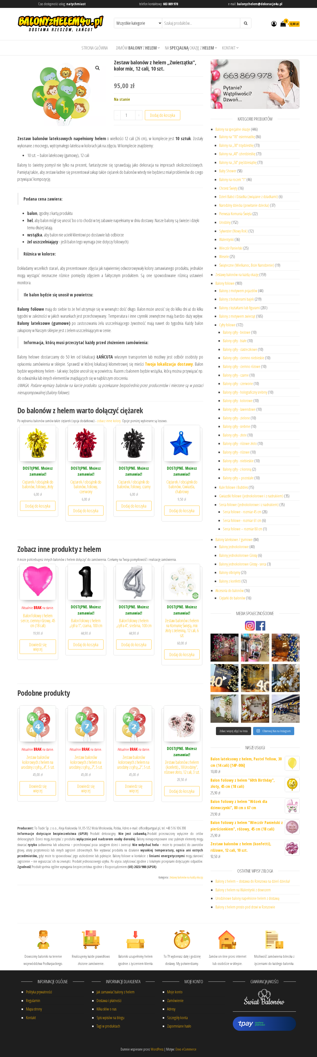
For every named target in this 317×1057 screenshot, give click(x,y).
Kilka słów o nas (106, 1009)
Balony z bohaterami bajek (236, 299)
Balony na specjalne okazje (232, 129)
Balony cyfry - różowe (236, 452)
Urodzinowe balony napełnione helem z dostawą (247, 898)
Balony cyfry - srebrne (236, 426)
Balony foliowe (225, 283)
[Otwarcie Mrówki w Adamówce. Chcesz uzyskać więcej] (286, 708)
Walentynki (226, 239)
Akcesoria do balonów (229, 590)
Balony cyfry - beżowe (236, 332)
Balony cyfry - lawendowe (239, 409)
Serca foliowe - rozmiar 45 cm (242, 512)
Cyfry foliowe (227, 325)
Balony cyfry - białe (235, 340)
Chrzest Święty (228, 188)
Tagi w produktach (108, 1026)
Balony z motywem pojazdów (238, 290)
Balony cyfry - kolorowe (238, 400)
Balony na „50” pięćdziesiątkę (238, 162)
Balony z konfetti (230, 581)
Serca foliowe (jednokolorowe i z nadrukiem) (249, 504)
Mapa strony (34, 1009)
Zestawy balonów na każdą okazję (186, 877)
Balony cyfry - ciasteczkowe (240, 349)
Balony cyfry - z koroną (237, 469)
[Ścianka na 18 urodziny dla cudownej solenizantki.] (224, 648)
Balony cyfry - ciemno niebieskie (243, 358)
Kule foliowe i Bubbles (233, 487)
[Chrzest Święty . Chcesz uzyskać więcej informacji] (224, 708)
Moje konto (175, 992)
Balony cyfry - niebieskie (238, 461)
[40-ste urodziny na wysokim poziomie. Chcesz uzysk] (255, 678)
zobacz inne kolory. (109, 420)
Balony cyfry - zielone (236, 418)
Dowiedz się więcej (38, 647)
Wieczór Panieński (230, 248)
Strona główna (94, 48)
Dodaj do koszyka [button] (37, 506)
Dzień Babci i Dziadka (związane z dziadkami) (248, 196)
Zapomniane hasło (179, 1026)
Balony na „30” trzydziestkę (236, 145)
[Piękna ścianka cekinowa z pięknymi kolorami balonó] (286, 648)
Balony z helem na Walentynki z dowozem (243, 890)
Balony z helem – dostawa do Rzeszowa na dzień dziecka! (252, 881)
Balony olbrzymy (229, 572)
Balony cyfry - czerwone (238, 383)
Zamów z (136, 48)
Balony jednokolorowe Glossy (238, 555)
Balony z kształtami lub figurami (239, 307)
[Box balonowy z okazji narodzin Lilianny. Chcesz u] (255, 648)
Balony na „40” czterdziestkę (237, 153)
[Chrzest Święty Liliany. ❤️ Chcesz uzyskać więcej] (255, 708)
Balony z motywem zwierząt (237, 316)
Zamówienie (175, 1000)
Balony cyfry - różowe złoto (240, 443)
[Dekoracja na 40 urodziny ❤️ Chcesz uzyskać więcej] (224, 678)
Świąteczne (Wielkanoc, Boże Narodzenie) (246, 265)
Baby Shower (227, 171)
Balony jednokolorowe (234, 546)
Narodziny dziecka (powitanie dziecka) (244, 205)
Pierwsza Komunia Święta (235, 213)
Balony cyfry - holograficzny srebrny (245, 392)
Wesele (224, 256)
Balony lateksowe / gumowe (234, 539)
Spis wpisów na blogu (110, 1017)
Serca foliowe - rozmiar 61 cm (242, 520)
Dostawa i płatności (109, 1000)
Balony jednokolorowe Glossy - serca (242, 564)
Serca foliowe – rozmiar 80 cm (242, 529)
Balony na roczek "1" (232, 179)
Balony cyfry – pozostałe (238, 478)
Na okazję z (189, 48)
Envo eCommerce (186, 1049)
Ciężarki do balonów (232, 598)
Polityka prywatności (39, 992)
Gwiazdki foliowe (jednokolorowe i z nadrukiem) (251, 496)
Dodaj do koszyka (162, 115)
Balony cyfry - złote (235, 435)
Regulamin (33, 1000)
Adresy (171, 1009)
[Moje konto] (274, 23)
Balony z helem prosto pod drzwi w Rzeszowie (245, 907)
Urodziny (225, 222)
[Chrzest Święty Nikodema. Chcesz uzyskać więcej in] (286, 678)
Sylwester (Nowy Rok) (233, 231)
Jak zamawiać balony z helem (115, 992)
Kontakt (229, 48)
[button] (97, 68)
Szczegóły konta (177, 1017)
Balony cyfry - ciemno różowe (241, 366)
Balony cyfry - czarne (236, 375)
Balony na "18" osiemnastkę (237, 136)
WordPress (157, 1049)
